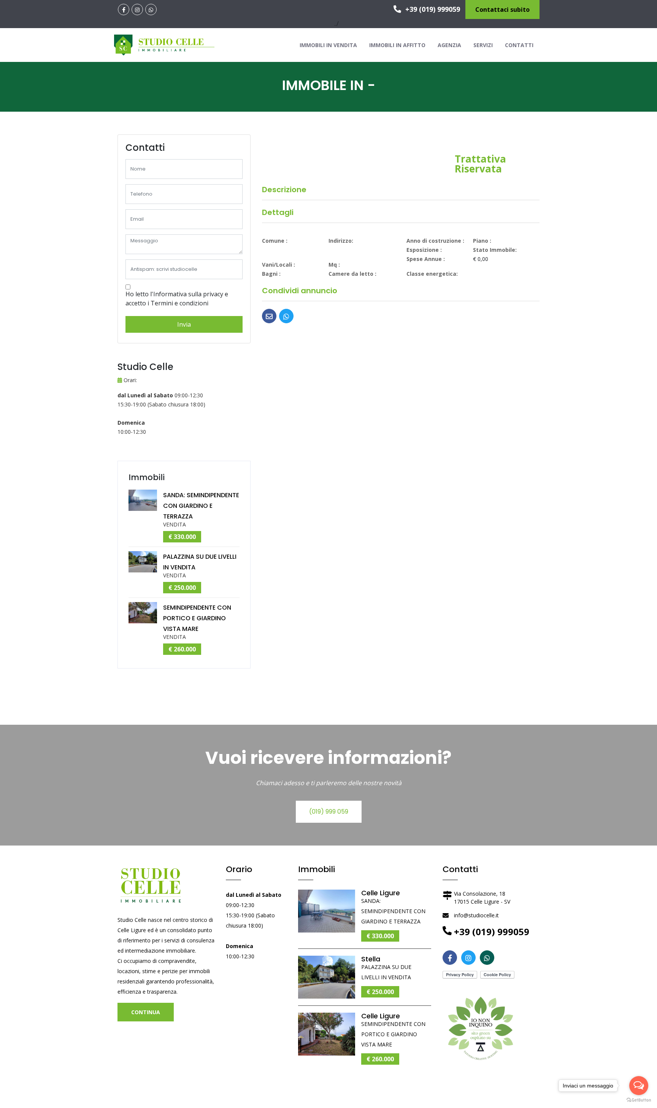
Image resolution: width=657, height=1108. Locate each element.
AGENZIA (449, 45)
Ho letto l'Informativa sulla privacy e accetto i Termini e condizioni (176, 298)
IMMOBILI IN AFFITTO (397, 45)
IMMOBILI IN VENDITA (328, 45)
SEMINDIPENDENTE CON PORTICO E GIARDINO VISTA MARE (197, 618)
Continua (145, 1012)
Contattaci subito (502, 9)
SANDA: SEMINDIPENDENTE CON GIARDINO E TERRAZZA (201, 506)
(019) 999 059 (328, 811)
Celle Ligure (380, 893)
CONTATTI (519, 45)
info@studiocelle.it (476, 915)
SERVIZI (483, 45)
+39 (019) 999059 (431, 9)
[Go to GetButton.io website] (639, 1100)
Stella (370, 959)
